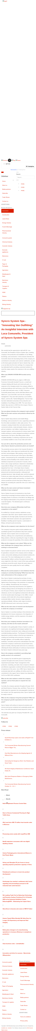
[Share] (17, 180)
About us (4, 185)
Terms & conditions (25, 1016)
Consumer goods (7, 238)
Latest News (5, 218)
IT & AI (4, 260)
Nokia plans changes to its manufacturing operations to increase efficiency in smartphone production (17, 932)
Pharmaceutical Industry (6, 232)
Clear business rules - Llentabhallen (13, 943)
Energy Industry (6, 222)
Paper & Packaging (5, 265)
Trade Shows (6, 197)
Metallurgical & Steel (6, 275)
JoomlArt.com (4, 1027)
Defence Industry (7, 300)
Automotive (5, 210)
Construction (5, 214)
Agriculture (5, 270)
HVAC (4, 292)
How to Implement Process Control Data (14, 803)
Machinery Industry (5, 281)
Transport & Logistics (5, 287)
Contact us (5, 201)
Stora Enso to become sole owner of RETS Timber (17, 909)
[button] (4, 160)
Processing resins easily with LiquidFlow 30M (16, 834)
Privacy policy (24, 1020)
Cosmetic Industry (7, 246)
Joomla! (9, 1027)
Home (4, 181)
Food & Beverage (7, 226)
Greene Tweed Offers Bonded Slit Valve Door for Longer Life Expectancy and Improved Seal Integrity (17, 920)
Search (18, 174)
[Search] (17, 172)
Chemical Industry (7, 242)
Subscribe (5, 193)
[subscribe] (4, 718)
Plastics (4, 296)
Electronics (5, 256)
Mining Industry (6, 304)
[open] (11, 172)
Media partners (6, 189)
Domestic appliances (5, 251)
